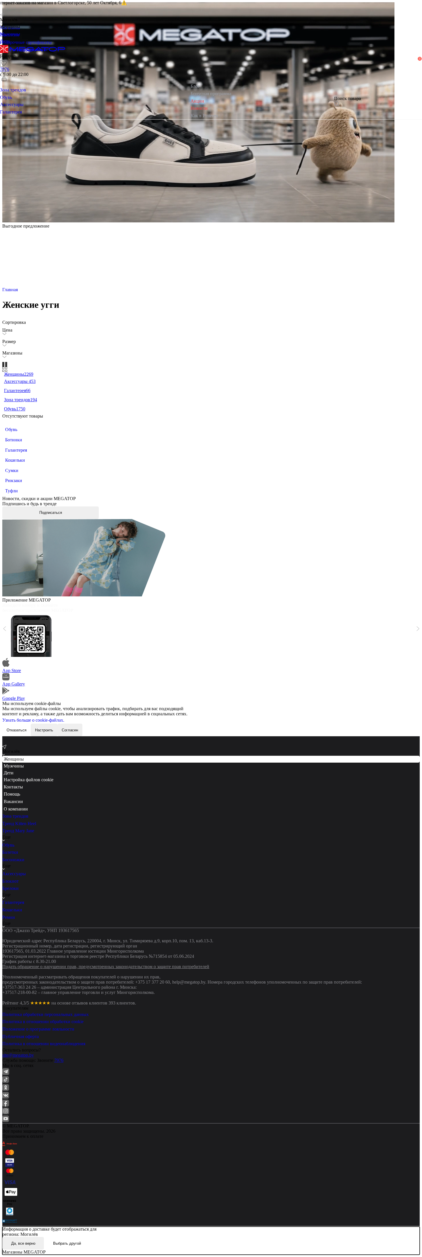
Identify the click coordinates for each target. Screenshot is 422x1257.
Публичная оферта (20, 1036)
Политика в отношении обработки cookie (43, 1021)
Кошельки (12, 909)
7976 (58, 1060)
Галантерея (13, 902)
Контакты (13, 786)
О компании (16, 808)
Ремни (8, 917)
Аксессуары (14, 873)
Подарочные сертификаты (26, 42)
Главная (10, 289)
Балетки (10, 852)
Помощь (12, 794)
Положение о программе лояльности (38, 1029)
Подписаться (50, 512)
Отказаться (16, 730)
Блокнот (10, 881)
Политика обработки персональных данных (45, 1014)
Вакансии (13, 801)
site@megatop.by (18, 1055)
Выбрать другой (67, 1243)
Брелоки (10, 888)
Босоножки (13, 859)
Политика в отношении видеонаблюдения (43, 1043)
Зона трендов (15, 816)
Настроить (44, 730)
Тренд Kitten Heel (19, 823)
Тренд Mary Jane (18, 830)
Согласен (70, 730)
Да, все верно (23, 1243)
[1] (4, 71)
